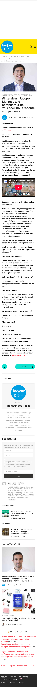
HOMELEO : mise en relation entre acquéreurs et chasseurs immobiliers (22, 531)
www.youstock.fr (18, 355)
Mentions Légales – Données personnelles (17, 666)
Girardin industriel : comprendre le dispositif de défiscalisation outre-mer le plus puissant (18, 639)
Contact (15, 679)
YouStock (8, 130)
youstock (7, 378)
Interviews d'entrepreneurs (17, 95)
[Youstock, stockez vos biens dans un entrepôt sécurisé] (18, 601)
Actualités (13, 677)
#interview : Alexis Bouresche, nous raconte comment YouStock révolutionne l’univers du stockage (18, 579)
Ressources (23, 677)
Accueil (4, 677)
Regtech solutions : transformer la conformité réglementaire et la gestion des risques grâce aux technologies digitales (17, 654)
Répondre (12, 499)
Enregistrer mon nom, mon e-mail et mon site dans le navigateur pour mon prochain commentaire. (18, 464)
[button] (31, 47)
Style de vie (5, 679)
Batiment (5, 615)
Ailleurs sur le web (19, 632)
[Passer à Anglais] (21, 678)
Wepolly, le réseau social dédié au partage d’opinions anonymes (22, 513)
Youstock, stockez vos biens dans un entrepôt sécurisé (18, 619)
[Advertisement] (18, 19)
